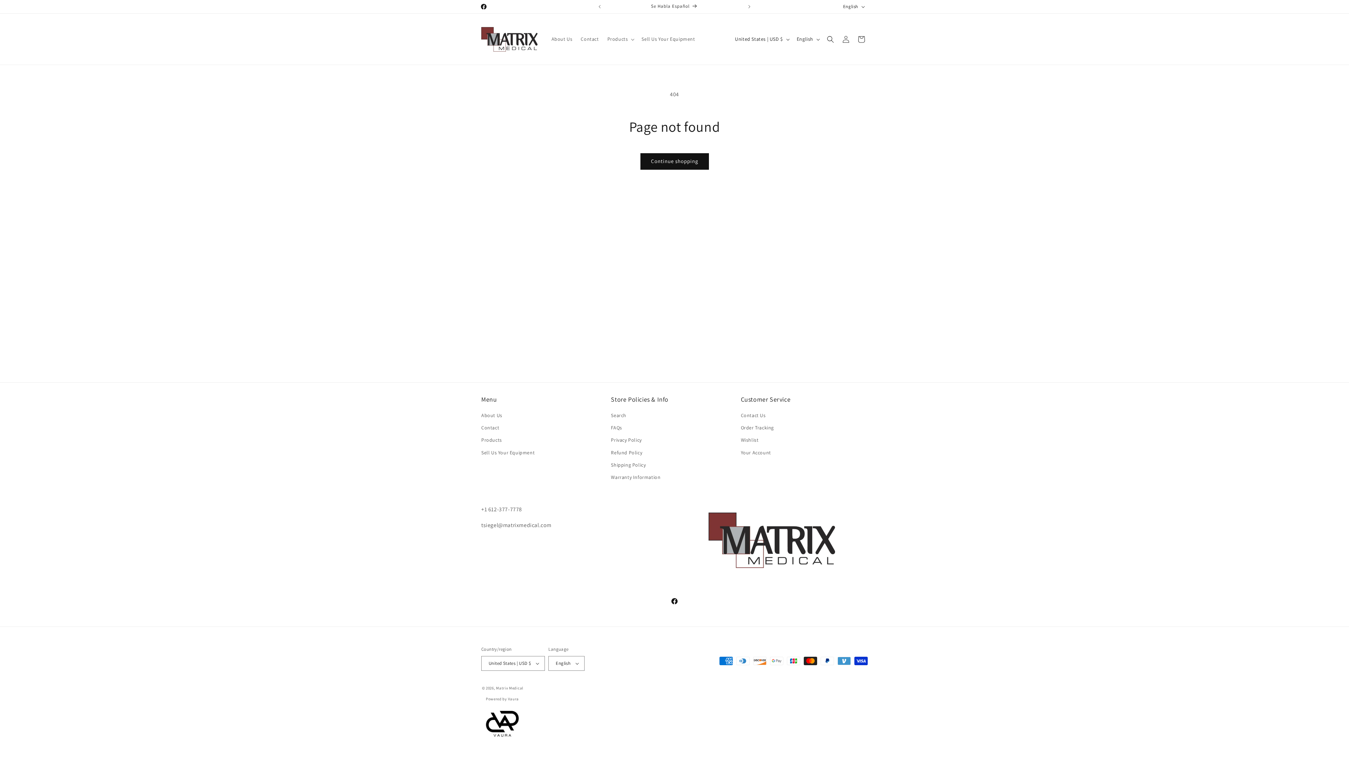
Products (491, 440)
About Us (491, 415)
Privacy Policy (626, 440)
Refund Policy (626, 452)
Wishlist (750, 440)
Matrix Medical (509, 688)
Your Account (756, 452)
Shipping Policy (628, 465)
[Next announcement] (749, 6)
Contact (490, 427)
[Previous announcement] (599, 6)
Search (618, 415)
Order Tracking (757, 427)
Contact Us (753, 415)
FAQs (616, 427)
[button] (620, 39)
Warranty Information (635, 477)
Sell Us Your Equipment (508, 452)
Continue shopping (674, 161)
